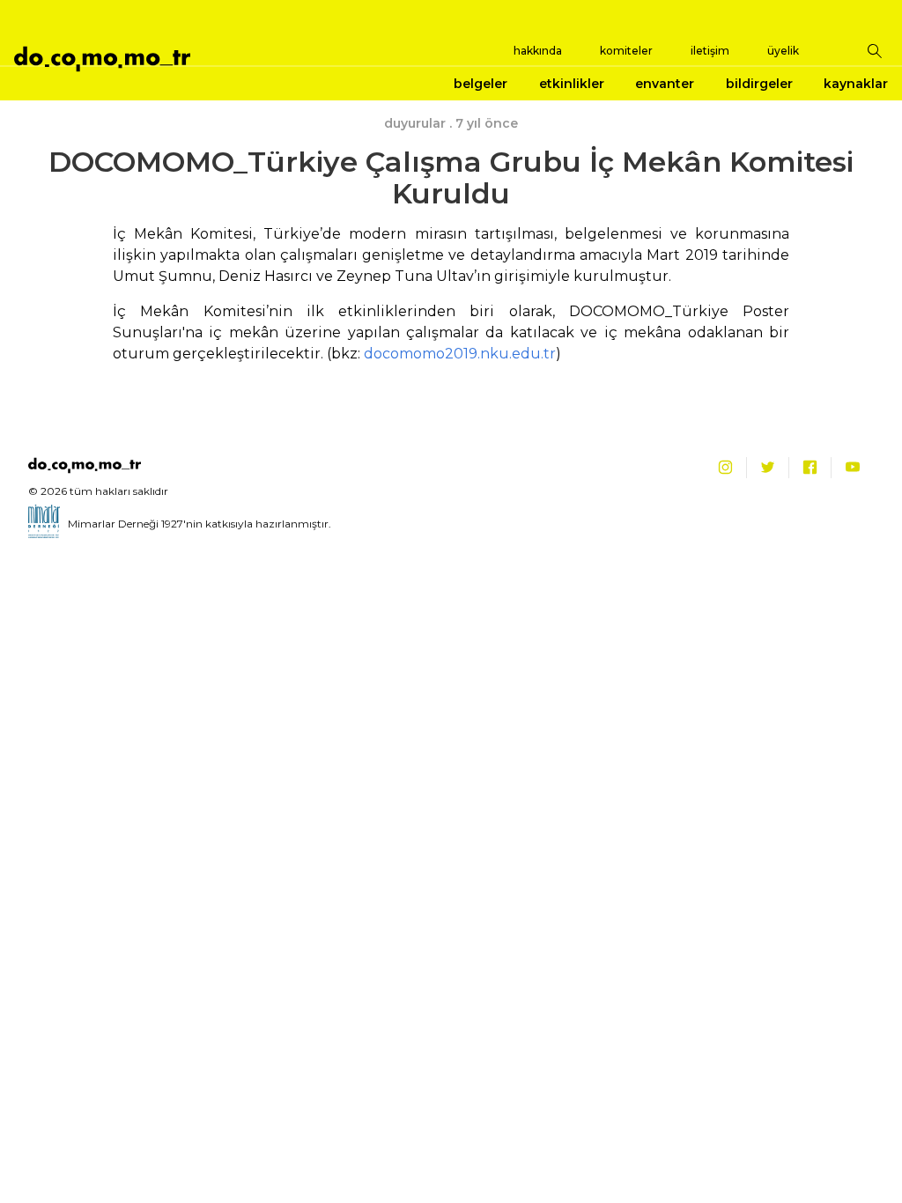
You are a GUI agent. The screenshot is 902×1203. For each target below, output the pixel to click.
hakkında (538, 50)
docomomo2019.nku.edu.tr (460, 353)
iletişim (710, 50)
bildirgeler (759, 84)
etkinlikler (571, 84)
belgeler (480, 84)
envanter (664, 84)
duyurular (415, 123)
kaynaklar (856, 84)
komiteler (626, 50)
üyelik (783, 50)
